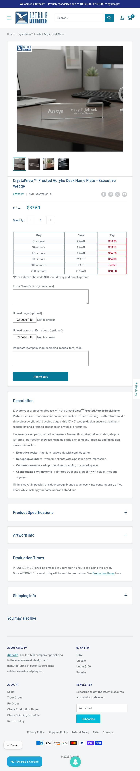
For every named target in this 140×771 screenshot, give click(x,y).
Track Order (14, 697)
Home (10, 34)
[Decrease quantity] (31, 220)
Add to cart (41, 376)
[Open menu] (9, 18)
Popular (81, 672)
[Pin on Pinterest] (110, 194)
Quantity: (19, 220)
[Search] (109, 18)
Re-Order (13, 703)
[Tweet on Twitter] (117, 194)
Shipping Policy (58, 732)
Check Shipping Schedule (23, 715)
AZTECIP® (18, 194)
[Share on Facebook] (103, 194)
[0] (129, 18)
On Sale (81, 660)
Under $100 (83, 666)
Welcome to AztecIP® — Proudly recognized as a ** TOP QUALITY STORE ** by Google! (70, 3)
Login (11, 691)
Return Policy (15, 721)
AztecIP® (12, 655)
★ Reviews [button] (136, 389)
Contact (108, 732)
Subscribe (88, 718)
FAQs (96, 732)
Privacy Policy (36, 732)
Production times (103, 573)
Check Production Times (22, 709)
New (79, 654)
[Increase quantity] (50, 220)
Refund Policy (80, 732)
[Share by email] (124, 194)
